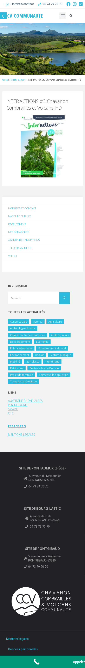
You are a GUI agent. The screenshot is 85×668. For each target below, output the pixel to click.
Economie (42, 342)
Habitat (39, 355)
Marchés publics (19, 216)
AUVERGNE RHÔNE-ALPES (25, 401)
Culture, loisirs (59, 335)
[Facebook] (68, 4)
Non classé (32, 361)
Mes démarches (18, 232)
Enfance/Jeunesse (21, 348)
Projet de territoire (21, 375)
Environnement (19, 355)
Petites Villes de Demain (44, 368)
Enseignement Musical (52, 348)
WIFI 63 (12, 256)
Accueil (5, 79)
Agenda (37, 321)
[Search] (64, 298)
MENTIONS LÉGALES (21, 435)
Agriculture (55, 321)
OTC (11, 413)
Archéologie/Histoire (22, 328)
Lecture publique (60, 355)
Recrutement (17, 224)
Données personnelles (23, 649)
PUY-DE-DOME (17, 405)
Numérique (52, 361)
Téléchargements (18, 79)
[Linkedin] (81, 4)
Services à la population (53, 375)
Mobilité (15, 361)
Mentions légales (17, 639)
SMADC (13, 409)
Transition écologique (23, 381)
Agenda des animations (24, 240)
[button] (62, 15)
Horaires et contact (22, 208)
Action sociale (18, 321)
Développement (20, 342)
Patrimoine (17, 368)
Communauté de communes (27, 335)
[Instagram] (75, 4)
